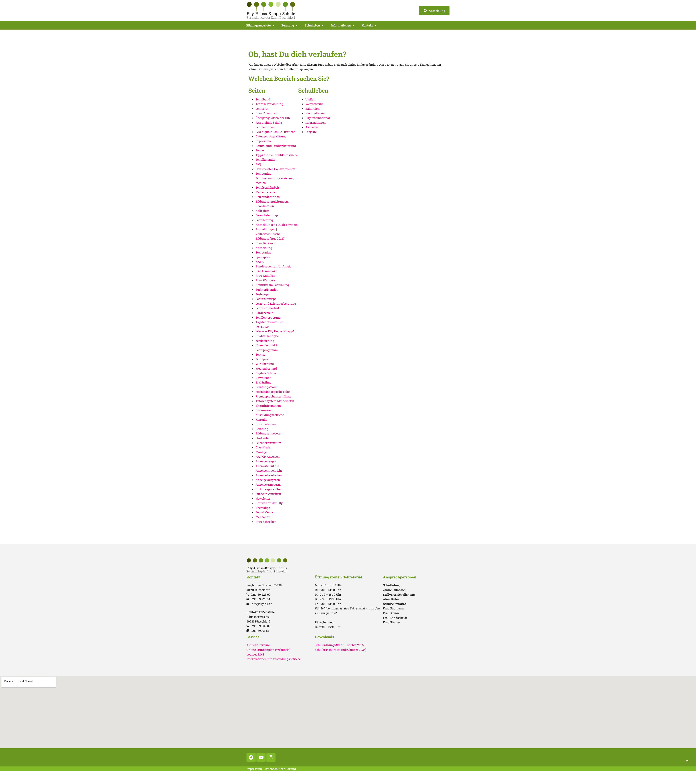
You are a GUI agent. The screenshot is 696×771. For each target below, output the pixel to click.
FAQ (258, 164)
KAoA (260, 261)
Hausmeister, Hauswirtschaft (275, 169)
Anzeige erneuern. (268, 484)
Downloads (263, 378)
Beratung (287, 25)
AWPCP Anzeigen (268, 456)
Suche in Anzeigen (268, 494)
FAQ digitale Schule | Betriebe (275, 132)
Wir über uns (265, 364)
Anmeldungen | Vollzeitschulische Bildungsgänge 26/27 (270, 233)
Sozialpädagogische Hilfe (273, 391)
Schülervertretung (268, 317)
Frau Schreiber (266, 521)
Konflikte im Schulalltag (272, 285)
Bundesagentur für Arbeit (273, 266)
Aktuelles (311, 127)
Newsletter (263, 498)
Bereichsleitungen (268, 215)
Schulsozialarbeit (267, 187)
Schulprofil (263, 359)
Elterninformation (268, 405)
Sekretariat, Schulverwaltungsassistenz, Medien (275, 178)
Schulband (263, 99)
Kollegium (263, 211)
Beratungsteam (266, 387)
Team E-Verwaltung (269, 104)
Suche (260, 150)
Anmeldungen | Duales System (277, 224)
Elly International (317, 118)
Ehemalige (263, 508)
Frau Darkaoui (266, 243)
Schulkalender (266, 159)
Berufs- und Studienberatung (276, 146)
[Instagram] (271, 757)
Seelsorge (262, 294)
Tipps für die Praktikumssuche (277, 155)
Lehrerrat (262, 108)
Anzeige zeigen (266, 461)
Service (260, 354)
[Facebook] (251, 757)
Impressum (263, 141)
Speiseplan (263, 257)
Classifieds (263, 447)
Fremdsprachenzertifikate (273, 396)
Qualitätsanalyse (267, 336)
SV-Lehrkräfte (265, 192)
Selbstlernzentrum (268, 443)
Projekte (311, 132)
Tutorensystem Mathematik (275, 401)
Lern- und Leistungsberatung (276, 303)
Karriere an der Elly (269, 503)
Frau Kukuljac (265, 275)
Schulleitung (264, 220)
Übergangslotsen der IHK (273, 118)
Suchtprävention (267, 289)
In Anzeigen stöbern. (270, 489)
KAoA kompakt (266, 271)
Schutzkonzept (266, 299)
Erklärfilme (263, 382)
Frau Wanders (266, 280)
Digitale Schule (266, 373)
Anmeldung (264, 248)
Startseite (262, 438)
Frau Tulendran (266, 113)
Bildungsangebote (258, 25)
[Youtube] (261, 757)
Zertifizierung (265, 341)
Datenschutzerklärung (271, 136)
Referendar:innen (268, 197)
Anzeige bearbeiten (269, 475)
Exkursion (312, 108)
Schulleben (312, 25)
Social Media (264, 512)
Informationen (341, 25)
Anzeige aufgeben (268, 480)
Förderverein (265, 313)
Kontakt (367, 25)
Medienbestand (266, 368)
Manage (261, 452)
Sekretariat (263, 252)
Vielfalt (310, 99)
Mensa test (263, 517)
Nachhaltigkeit (315, 113)
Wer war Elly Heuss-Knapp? (275, 331)
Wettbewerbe (314, 104)
